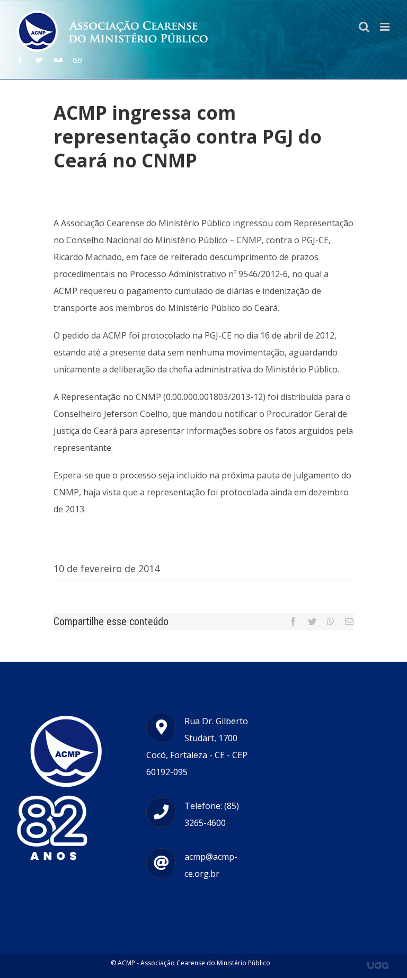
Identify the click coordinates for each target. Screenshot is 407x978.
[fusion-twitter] (39, 59)
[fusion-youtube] (58, 59)
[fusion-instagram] (77, 59)
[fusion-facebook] (20, 59)
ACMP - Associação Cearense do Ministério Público (194, 962)
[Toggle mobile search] (364, 26)
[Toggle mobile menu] (385, 26)
